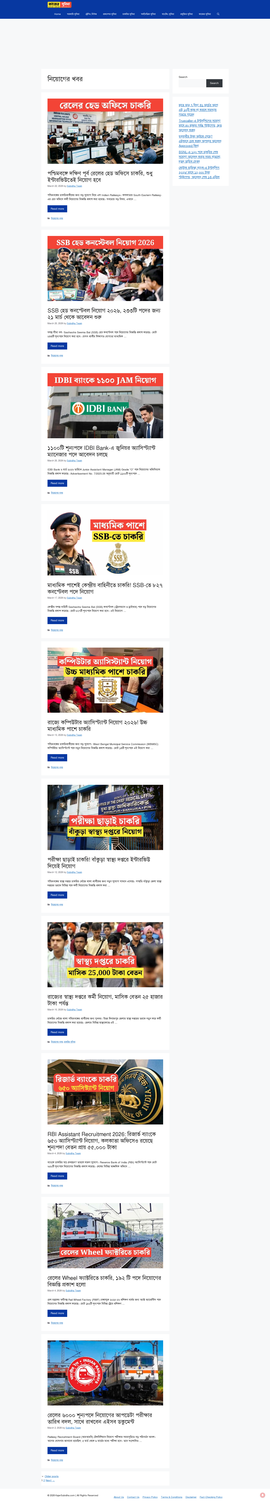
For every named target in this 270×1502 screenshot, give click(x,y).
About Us (119, 1497)
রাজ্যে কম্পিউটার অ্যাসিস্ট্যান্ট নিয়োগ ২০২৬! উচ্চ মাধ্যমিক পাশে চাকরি (97, 725)
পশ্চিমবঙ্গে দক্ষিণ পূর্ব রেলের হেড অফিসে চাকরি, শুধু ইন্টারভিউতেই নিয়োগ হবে (100, 176)
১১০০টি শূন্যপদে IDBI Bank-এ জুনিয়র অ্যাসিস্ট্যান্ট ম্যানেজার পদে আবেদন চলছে (101, 451)
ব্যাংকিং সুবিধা (168, 14)
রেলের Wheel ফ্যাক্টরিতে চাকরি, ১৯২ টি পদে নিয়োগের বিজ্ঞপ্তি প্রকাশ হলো (104, 1281)
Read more (57, 208)
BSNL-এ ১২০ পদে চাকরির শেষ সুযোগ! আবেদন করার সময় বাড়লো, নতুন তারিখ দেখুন (200, 156)
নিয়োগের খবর (57, 218)
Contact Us (133, 1497)
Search (183, 77)
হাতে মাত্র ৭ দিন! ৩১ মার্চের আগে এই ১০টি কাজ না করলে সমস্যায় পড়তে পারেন (198, 110)
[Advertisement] (135, 42)
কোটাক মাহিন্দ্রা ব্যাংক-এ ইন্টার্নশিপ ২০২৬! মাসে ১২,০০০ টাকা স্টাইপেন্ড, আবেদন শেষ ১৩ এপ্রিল (199, 172)
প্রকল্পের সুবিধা (109, 14)
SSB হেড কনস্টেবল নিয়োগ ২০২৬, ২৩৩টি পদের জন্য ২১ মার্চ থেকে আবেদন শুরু (104, 314)
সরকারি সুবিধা (73, 14)
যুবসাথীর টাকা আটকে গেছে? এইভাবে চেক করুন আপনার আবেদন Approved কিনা (200, 141)
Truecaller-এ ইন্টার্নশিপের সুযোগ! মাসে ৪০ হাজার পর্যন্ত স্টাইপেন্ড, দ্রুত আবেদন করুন (200, 125)
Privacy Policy (150, 1497)
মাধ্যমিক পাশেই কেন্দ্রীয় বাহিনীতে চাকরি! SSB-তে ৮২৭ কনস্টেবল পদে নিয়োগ (105, 588)
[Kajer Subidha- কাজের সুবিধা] (60, 4)
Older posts (52, 1476)
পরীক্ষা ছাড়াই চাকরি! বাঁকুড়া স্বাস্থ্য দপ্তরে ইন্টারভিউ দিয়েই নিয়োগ (99, 863)
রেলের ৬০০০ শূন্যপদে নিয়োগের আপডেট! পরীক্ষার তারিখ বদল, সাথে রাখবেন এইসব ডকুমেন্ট (100, 1418)
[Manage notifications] (262, 1495)
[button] (218, 14)
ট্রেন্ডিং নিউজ (91, 14)
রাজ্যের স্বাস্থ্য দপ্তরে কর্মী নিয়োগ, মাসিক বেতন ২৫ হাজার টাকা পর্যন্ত (105, 1000)
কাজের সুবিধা (205, 14)
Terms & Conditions (171, 1497)
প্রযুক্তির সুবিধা (186, 14)
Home (57, 14)
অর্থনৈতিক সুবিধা (148, 14)
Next (50, 1480)
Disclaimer (191, 1497)
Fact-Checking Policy (211, 1497)
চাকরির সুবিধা (129, 14)
